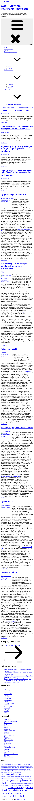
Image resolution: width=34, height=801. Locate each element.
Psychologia (7, 743)
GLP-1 (7, 772)
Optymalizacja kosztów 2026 (13, 194)
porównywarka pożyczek (16, 783)
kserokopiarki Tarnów (17, 772)
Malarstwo (11, 86)
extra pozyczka (23, 769)
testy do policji (8, 785)
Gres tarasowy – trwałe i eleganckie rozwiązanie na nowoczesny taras (17, 127)
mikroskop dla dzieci (11, 774)
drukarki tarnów (11, 767)
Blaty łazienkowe (21, 764)
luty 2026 (6, 697)
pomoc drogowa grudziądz (15, 778)
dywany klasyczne (11, 621)
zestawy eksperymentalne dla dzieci (15, 794)
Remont (6, 744)
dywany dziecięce (18, 767)
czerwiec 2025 (8, 709)
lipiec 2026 (7, 689)
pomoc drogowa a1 (25, 776)
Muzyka (10, 87)
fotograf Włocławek (24, 770)
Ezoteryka (3, 352)
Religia (10, 68)
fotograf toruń (17, 770)
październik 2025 (9, 703)
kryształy (11, 772)
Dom (5, 47)
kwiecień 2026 (8, 694)
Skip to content (5, 1)
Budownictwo (8, 723)
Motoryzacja (7, 738)
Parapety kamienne (10, 776)
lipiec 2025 (7, 708)
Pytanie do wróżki (9, 349)
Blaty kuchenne (14, 764)
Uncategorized (5, 113)
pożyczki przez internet (26, 783)
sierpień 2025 (8, 706)
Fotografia (7, 729)
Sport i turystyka (8, 49)
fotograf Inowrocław (9, 770)
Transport (6, 749)
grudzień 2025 (8, 700)
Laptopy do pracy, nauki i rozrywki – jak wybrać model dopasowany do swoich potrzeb (16, 172)
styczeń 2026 (7, 698)
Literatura (10, 84)
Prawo (9, 66)
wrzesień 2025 (8, 704)
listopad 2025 (8, 701)
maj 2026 (6, 692)
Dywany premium (9, 572)
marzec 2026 (7, 695)
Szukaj (3, 660)
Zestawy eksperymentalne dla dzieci (17, 427)
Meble (6, 737)
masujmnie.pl (24, 311)
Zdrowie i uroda (8, 757)
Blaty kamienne (8, 764)
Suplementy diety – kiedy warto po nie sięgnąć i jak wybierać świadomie (16, 148)
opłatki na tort (25, 774)
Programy (7, 741)
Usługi (2, 272)
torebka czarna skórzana (23, 785)
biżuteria (2, 764)
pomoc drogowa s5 (25, 778)
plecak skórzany (18, 776)
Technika (6, 50)
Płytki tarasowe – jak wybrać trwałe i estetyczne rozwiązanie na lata (17, 109)
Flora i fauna (7, 727)
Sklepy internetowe (6, 431)
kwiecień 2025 (8, 712)
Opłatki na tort (7, 501)
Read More (4, 122)
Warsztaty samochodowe (11, 754)
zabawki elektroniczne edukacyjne (10, 476)
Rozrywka (7, 746)
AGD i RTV (7, 720)
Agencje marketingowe (7, 198)
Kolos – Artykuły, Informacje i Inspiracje (14, 7)
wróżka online (27, 371)
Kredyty (6, 732)
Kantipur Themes (20, 799)
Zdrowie (6, 755)
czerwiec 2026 (8, 691)
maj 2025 (6, 711)
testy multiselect (15, 785)
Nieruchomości (8, 740)
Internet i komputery (9, 730)
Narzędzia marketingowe (14, 104)
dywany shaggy (16, 769)
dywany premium (9, 769)
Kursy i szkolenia (9, 735)
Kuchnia (6, 733)
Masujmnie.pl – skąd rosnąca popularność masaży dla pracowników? (14, 266)
